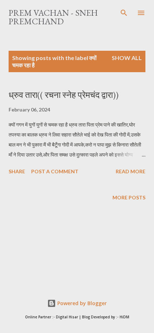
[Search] (124, 13)
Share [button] (17, 171)
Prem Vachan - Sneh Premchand (53, 17)
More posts (128, 197)
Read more (130, 171)
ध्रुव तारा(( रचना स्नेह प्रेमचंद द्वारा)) (64, 94)
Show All (127, 57)
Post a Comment (54, 171)
